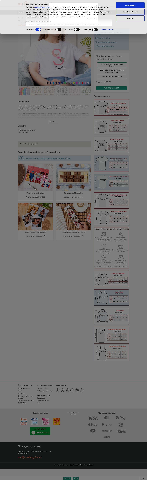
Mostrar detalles (107, 29)
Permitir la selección (130, 12)
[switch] (58, 29)
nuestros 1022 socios (42, 7)
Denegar (130, 18)
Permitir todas (130, 5)
